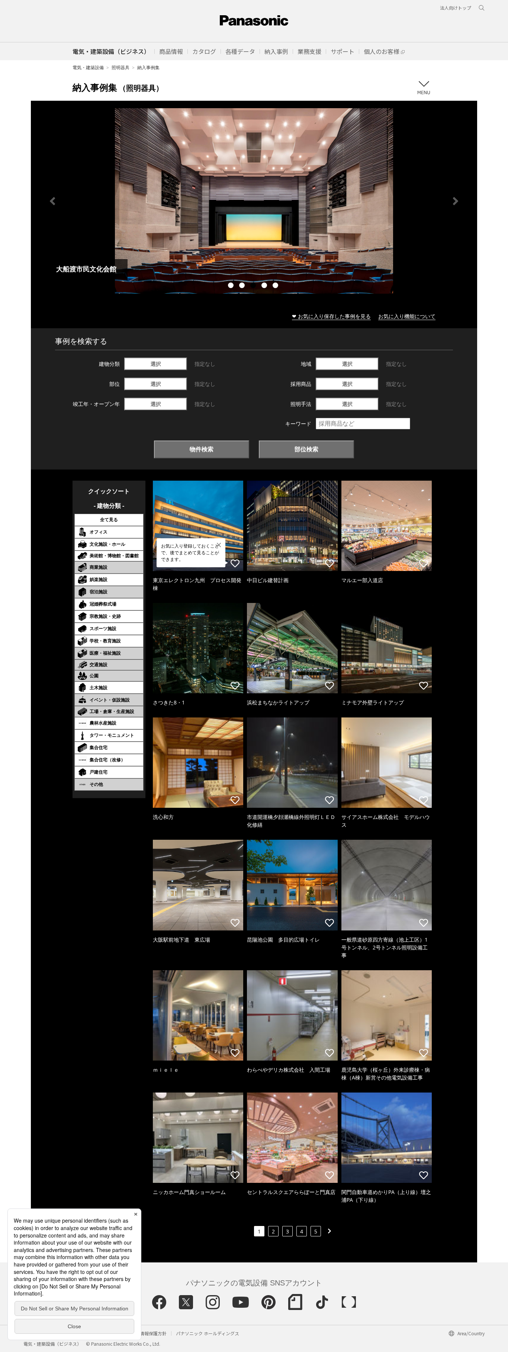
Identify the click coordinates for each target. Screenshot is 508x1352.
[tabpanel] (254, 201)
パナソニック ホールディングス (207, 1333)
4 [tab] (265, 286)
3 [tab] (254, 286)
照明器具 (120, 67)
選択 (156, 363)
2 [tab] (243, 286)
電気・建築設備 (88, 67)
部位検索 (306, 449)
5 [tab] (276, 286)
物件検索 (201, 449)
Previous (52, 201)
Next (455, 201)
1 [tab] (231, 286)
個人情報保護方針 (149, 1333)
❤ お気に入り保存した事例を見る (331, 316)
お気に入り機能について (406, 316)
